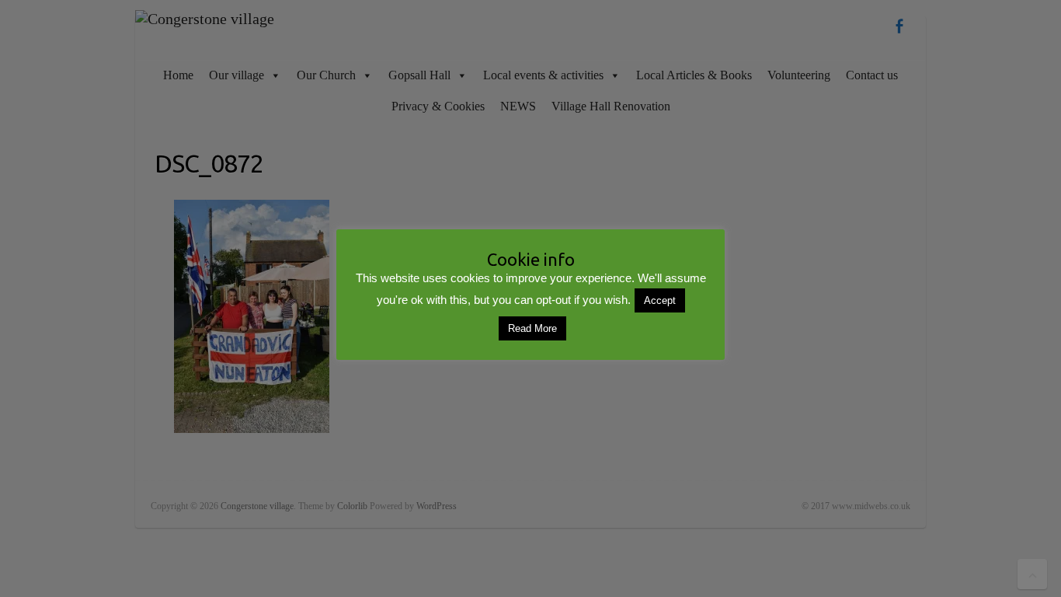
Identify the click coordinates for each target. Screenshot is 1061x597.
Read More (532, 328)
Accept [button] (660, 300)
